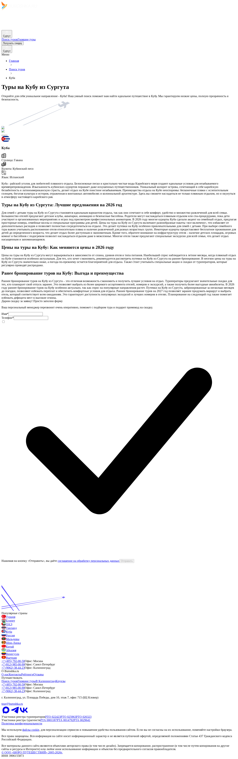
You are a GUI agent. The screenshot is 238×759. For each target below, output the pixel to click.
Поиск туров (17, 69)
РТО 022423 (53, 716)
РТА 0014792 (65, 720)
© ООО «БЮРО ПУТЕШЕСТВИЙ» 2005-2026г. (32, 752)
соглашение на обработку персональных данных (88, 560)
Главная (14, 60)
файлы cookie (30, 729)
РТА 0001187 (48, 720)
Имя (4, 313)
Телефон (7, 317)
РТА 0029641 (82, 720)
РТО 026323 (83, 716)
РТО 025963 (68, 716)
